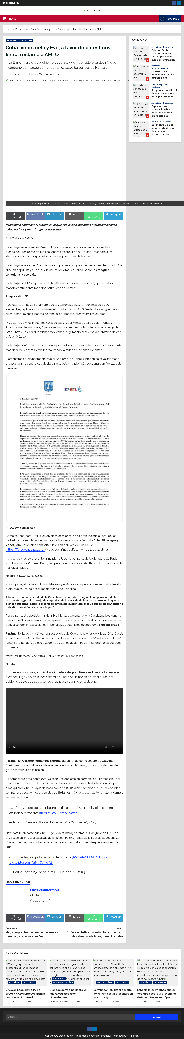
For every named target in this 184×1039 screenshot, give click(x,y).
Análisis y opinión (159, 84)
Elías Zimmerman (16, 74)
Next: (95, 932)
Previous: (33, 932)
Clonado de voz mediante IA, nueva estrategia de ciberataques (141, 73)
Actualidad (12, 40)
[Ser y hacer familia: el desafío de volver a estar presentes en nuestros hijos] (113, 972)
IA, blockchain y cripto (161, 68)
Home (12, 19)
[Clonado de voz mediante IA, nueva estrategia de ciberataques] (70, 972)
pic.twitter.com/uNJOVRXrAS (31, 862)
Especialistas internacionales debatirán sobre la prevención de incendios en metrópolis (141, 110)
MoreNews (117, 1035)
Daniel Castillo (144, 1001)
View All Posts (40, 901)
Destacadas (26, 40)
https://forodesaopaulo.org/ (25, 549)
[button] (4, 18)
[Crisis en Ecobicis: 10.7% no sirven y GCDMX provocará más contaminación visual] (26, 972)
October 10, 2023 (83, 822)
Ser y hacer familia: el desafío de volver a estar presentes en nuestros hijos (141, 91)
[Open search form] (155, 19)
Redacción (99, 1001)
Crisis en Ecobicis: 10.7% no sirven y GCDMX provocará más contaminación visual (141, 54)
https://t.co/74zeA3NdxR (58, 813)
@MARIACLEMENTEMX (90, 857)
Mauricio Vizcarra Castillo (61, 1001)
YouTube (173, 18)
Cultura (155, 122)
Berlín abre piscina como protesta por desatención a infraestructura (141, 129)
